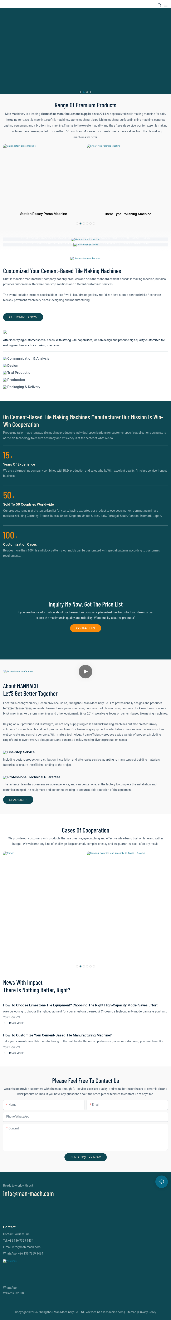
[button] (80, 92)
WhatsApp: (10, 1288)
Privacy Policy (147, 1312)
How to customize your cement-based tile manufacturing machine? (57, 1035)
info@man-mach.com (28, 1193)
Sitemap (131, 1312)
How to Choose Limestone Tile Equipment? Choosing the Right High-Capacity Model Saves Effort (80, 1005)
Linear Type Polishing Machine (127, 214)
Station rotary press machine (43, 213)
